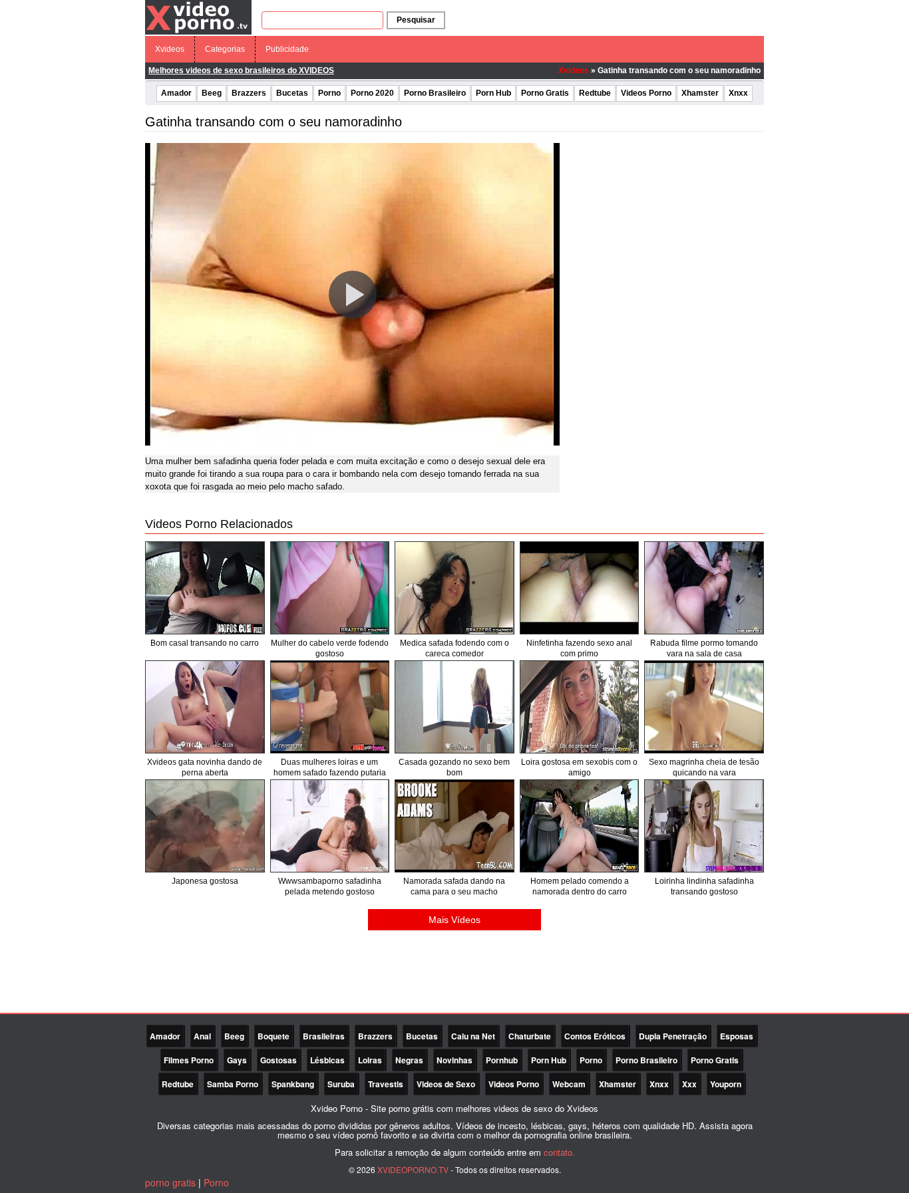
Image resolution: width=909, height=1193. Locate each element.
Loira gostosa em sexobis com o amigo (579, 767)
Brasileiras (324, 1036)
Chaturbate (529, 1036)
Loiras (370, 1060)
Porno (329, 93)
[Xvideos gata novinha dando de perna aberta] (205, 707)
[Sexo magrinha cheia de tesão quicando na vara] (704, 707)
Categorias (225, 49)
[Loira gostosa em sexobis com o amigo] (579, 707)
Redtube (595, 93)
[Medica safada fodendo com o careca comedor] (454, 588)
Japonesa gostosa (205, 881)
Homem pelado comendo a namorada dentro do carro (579, 886)
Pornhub (502, 1060)
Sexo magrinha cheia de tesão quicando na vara (704, 767)
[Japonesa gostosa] (205, 826)
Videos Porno (646, 93)
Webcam (569, 1084)
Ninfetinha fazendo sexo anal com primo (579, 648)
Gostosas (278, 1060)
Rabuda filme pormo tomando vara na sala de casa (704, 648)
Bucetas (292, 93)
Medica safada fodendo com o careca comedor (454, 648)
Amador (176, 93)
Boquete (273, 1036)
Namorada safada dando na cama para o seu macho (454, 886)
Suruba (341, 1084)
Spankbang (293, 1084)
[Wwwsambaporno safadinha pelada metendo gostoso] (330, 826)
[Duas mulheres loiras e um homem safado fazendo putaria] (330, 707)
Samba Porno (232, 1084)
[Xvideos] (198, 16)
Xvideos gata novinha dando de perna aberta (204, 767)
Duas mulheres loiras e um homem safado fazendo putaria (329, 767)
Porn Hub (493, 93)
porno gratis (170, 1182)
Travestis (385, 1084)
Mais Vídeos (454, 919)
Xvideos (169, 49)
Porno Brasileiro (435, 93)
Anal (202, 1036)
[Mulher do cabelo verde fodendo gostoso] (330, 588)
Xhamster (700, 93)
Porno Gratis (545, 93)
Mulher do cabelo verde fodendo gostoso (330, 648)
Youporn (725, 1084)
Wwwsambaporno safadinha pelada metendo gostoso (329, 886)
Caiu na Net (473, 1036)
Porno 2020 (372, 93)
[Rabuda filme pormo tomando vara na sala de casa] (704, 588)
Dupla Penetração (673, 1036)
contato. (559, 1152)
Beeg (212, 93)
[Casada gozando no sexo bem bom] (454, 707)
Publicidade (287, 49)
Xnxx (738, 93)
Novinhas (454, 1060)
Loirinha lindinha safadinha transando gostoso (704, 886)
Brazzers (249, 93)
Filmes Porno (189, 1060)
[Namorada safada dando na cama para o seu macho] (454, 826)
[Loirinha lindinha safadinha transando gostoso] (704, 826)
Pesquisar (416, 20)
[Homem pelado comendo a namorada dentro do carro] (579, 826)
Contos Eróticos (595, 1036)
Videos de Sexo (446, 1084)
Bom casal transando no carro (204, 643)
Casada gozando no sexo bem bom (454, 767)
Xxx (689, 1084)
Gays (237, 1060)
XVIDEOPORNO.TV (413, 1169)
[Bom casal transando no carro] (205, 588)
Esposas (736, 1036)
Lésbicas (327, 1060)
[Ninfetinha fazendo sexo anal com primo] (579, 588)
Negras (409, 1060)
